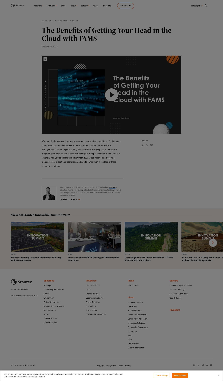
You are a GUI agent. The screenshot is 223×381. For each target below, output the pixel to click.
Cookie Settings (162, 375)
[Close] (219, 375)
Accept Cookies (180, 375)
